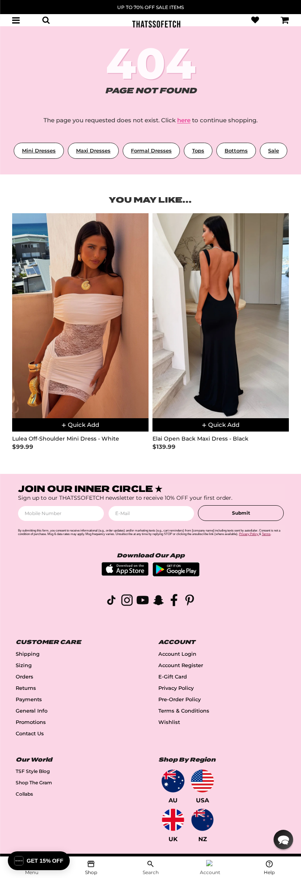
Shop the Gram (34, 782)
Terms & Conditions (183, 711)
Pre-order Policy (179, 699)
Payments (29, 699)
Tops (198, 150)
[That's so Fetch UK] (173, 819)
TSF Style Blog (33, 771)
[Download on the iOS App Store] (125, 573)
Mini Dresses (39, 150)
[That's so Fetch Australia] (173, 781)
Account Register (180, 665)
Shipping (28, 654)
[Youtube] (142, 601)
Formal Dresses (151, 150)
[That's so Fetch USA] (202, 781)
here (183, 120)
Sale (273, 150)
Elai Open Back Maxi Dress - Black (200, 438)
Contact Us (30, 734)
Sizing (24, 665)
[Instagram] (127, 601)
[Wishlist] (255, 20)
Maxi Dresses (93, 150)
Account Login (177, 654)
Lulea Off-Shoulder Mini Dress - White (65, 438)
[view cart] (285, 20)
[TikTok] (111, 601)
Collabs (24, 794)
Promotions (31, 722)
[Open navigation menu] (16, 20)
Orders (24, 677)
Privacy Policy (176, 688)
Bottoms (236, 150)
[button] (283, 839)
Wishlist (169, 722)
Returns (26, 688)
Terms (266, 534)
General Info (31, 711)
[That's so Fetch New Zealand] (202, 819)
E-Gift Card (172, 677)
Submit (241, 513)
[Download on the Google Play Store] (175, 574)
